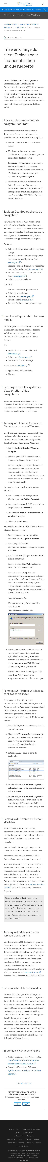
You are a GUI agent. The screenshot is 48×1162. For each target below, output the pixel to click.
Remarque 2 (18, 276)
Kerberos (20, 27)
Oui (17, 1104)
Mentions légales (13, 1129)
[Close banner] (45, 9)
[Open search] (43, 4)
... (14, 27)
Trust (20, 1139)
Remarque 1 (13, 262)
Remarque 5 (21, 365)
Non (25, 1104)
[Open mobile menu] (5, 3)
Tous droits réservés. (34, 1150)
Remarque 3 (26, 296)
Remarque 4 (13, 354)
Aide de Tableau (11, 24)
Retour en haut (25, 1083)
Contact (28, 1139)
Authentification (31, 972)
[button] (5, 37)
